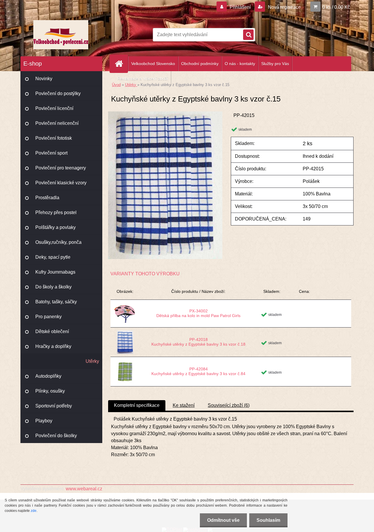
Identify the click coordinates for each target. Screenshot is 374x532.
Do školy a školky (53, 286)
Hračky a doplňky (53, 346)
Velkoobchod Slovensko (153, 63)
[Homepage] (121, 63)
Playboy (43, 420)
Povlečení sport (51, 152)
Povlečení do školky (56, 435)
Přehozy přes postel (56, 212)
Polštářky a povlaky (55, 227)
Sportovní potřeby (53, 405)
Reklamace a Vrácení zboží (142, 78)
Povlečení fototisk (53, 138)
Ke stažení (184, 405)
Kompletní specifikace (137, 405)
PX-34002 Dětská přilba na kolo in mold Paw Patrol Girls (198, 313)
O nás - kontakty (240, 63)
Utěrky (92, 361)
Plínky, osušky (50, 390)
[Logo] (60, 34)
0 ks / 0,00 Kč (336, 7)
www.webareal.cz (84, 488)
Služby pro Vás (275, 63)
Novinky (43, 78)
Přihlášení (240, 7)
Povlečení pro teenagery (60, 167)
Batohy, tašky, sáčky (56, 301)
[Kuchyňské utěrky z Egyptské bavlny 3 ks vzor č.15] (165, 113)
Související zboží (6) (229, 405)
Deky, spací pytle (52, 257)
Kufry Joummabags (55, 272)
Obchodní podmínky (200, 63)
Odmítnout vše (223, 520)
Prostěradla (47, 197)
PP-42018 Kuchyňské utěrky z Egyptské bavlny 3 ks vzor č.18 (198, 341)
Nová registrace (284, 7)
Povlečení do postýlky (58, 93)
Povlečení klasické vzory (60, 182)
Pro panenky (48, 316)
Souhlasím (268, 520)
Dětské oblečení (52, 331)
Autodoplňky (48, 376)
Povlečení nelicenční (57, 123)
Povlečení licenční (54, 108)
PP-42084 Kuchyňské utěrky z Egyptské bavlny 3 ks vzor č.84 (198, 371)
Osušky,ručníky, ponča (58, 242)
